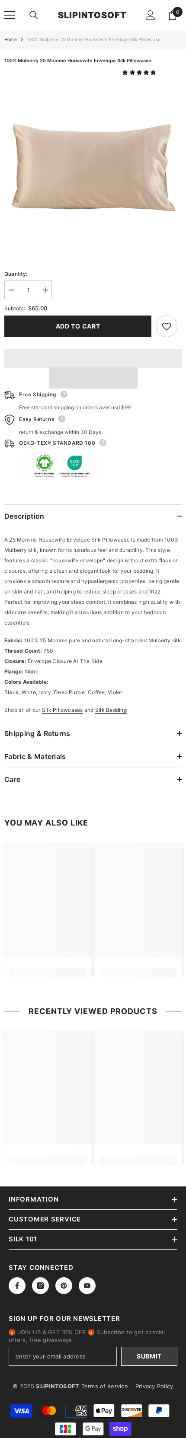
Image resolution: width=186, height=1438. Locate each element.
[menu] (9, 15)
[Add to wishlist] (166, 326)
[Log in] (150, 15)
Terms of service (104, 1386)
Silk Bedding (111, 710)
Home (10, 39)
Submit (149, 1356)
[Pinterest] (63, 1285)
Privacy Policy (154, 1386)
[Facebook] (17, 1285)
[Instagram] (40, 1285)
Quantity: (15, 274)
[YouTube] (87, 1285)
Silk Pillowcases (62, 710)
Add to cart (78, 326)
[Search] (34, 15)
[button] (139, 72)
